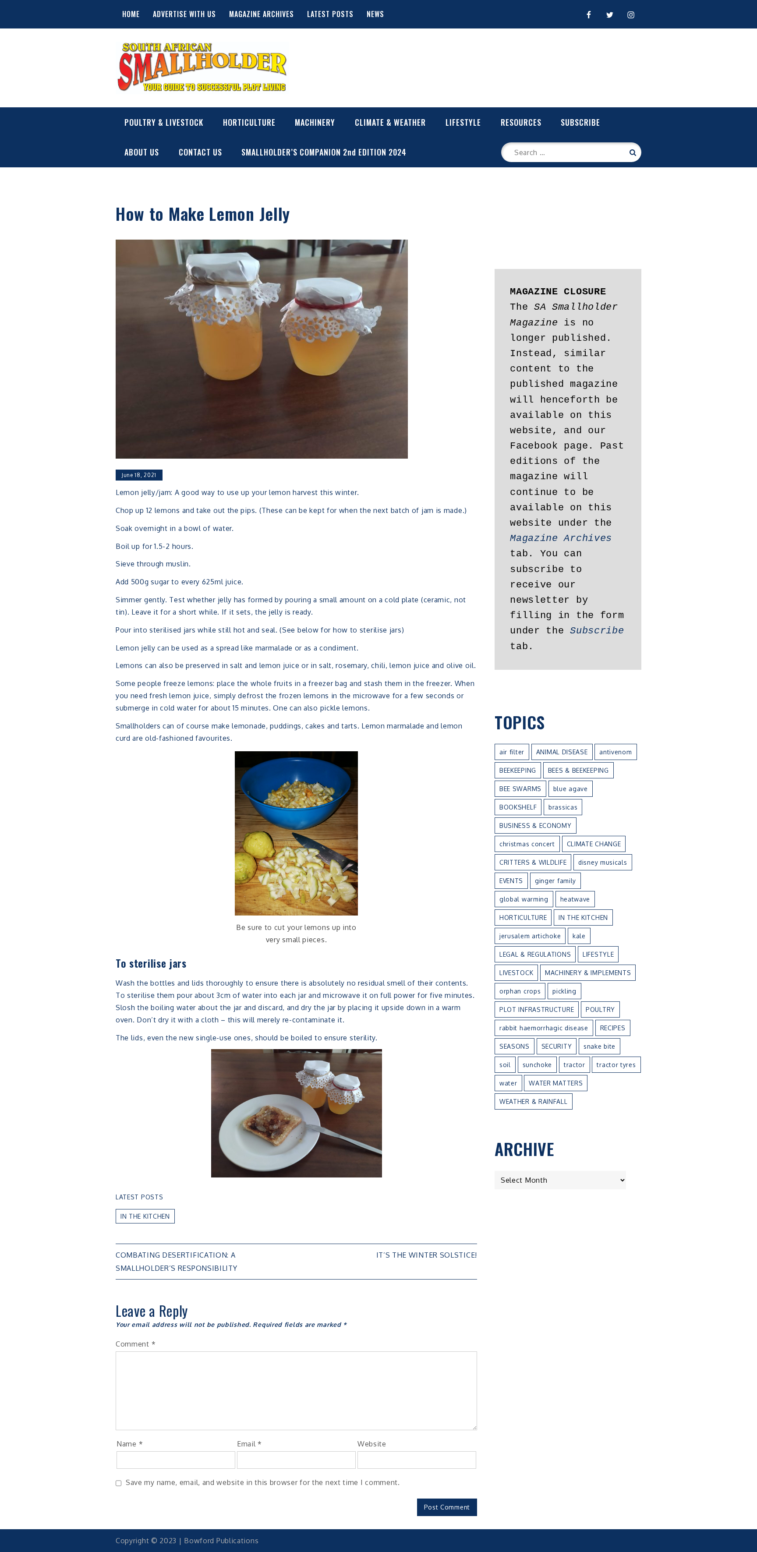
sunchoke (537, 1064)
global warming (523, 899)
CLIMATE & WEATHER (390, 122)
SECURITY (556, 1046)
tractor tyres (616, 1064)
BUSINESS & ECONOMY (535, 825)
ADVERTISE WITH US (184, 14)
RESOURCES (521, 122)
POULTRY (600, 1009)
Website (371, 1443)
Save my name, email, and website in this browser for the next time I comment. (263, 1482)
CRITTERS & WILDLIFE (532, 862)
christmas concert (527, 844)
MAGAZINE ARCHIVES (261, 14)
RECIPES (613, 1028)
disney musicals (602, 862)
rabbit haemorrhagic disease (543, 1028)
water (508, 1083)
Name (130, 1443)
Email (249, 1443)
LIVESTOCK (516, 972)
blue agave (570, 788)
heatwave (575, 899)
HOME (131, 14)
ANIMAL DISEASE (562, 752)
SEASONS (514, 1046)
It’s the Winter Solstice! (427, 1255)
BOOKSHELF (518, 807)
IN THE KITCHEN (145, 1216)
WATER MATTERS (556, 1083)
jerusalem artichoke (530, 936)
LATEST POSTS (330, 14)
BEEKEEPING (517, 770)
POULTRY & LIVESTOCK (163, 122)
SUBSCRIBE (580, 122)
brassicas (562, 807)
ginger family (555, 880)
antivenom (615, 752)
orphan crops (520, 991)
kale (579, 936)
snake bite (600, 1046)
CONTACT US (200, 152)
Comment (136, 1344)
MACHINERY (315, 122)
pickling (564, 991)
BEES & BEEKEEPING (578, 770)
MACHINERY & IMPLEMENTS (588, 972)
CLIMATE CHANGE (594, 844)
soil (505, 1064)
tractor (574, 1064)
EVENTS (511, 880)
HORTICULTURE (249, 122)
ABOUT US (141, 152)
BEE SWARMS (520, 788)
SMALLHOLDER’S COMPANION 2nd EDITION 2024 (324, 152)
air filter (511, 752)
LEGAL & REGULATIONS (535, 954)
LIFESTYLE (463, 122)
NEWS (375, 14)
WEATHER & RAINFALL (533, 1101)
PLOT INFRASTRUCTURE (536, 1009)
